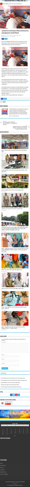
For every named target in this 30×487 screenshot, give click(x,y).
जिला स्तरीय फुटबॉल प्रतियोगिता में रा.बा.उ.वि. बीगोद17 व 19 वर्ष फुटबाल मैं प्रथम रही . (10, 123)
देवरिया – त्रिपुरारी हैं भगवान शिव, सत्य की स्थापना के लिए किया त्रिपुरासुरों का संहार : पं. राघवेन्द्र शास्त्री (13, 327)
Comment (4, 342)
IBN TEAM (23, 481)
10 (7, 429)
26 (15, 432)
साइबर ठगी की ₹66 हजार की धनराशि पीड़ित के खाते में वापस (13, 288)
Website (3, 363)
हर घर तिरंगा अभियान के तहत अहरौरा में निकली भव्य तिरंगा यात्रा (11, 387)
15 (27, 429)
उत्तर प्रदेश (16, 35)
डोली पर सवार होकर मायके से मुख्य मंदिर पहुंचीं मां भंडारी (12, 269)
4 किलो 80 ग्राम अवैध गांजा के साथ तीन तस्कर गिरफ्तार (12, 208)
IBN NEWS (4, 35)
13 (19, 429)
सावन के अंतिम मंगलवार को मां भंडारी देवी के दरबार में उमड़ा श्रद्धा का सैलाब (13, 378)
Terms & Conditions (4, 474)
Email (3, 359)
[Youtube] (16, 395)
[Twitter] (14, 395)
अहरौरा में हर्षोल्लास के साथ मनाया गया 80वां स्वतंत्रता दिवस (12, 3)
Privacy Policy (3, 465)
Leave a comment (6, 36)
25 (11, 432)
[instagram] (19, 395)
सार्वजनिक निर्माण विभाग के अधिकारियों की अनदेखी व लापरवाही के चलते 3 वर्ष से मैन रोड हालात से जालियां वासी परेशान (20, 127)
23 (2, 432)
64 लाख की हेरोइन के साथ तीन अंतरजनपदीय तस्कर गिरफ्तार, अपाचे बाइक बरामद (14, 380)
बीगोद (4, 101)
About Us (2, 467)
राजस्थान (20, 35)
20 (19, 431)
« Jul (14, 435)
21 (23, 431)
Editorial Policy (3, 472)
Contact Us (2, 469)
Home (1, 463)
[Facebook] (11, 395)
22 (27, 431)
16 (2, 431)
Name (3, 354)
